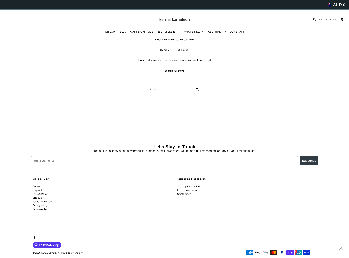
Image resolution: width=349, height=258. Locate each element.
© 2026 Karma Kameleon (46, 252)
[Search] (314, 19)
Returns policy (40, 209)
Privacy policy (40, 205)
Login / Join (39, 190)
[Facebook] (34, 238)
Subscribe (309, 160)
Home (163, 50)
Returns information (187, 190)
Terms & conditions (43, 201)
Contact (37, 186)
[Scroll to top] (341, 248)
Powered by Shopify (72, 252)
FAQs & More (40, 194)
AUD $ (339, 4)
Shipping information (188, 186)
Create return (184, 194)
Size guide (38, 197)
